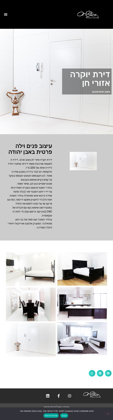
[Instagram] (69, 396)
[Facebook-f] (58, 396)
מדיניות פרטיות (50, 407)
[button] (6, 14)
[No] (108, 413)
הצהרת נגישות (63, 407)
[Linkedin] (47, 396)
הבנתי (64, 415)
